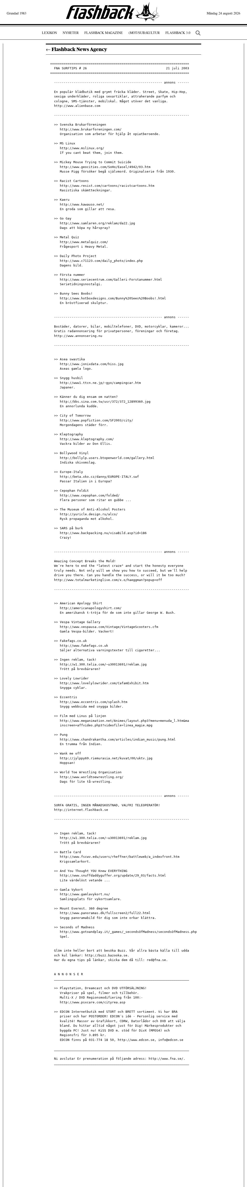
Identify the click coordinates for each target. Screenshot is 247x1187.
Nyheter (71, 32)
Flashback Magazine (103, 32)
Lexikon (49, 32)
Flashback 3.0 (177, 32)
